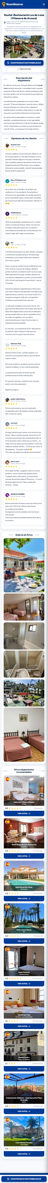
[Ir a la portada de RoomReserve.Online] (12, 4)
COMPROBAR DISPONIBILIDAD (26, 1179)
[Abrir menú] (43, 4)
